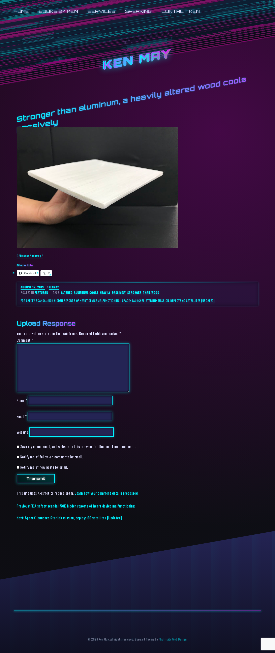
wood (155, 292)
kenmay (54, 287)
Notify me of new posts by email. (44, 467)
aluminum (81, 292)
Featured (41, 292)
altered (67, 292)
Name (22, 400)
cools (93, 292)
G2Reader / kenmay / (30, 256)
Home (21, 11)
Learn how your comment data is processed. (107, 493)
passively (119, 292)
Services (101, 11)
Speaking (138, 11)
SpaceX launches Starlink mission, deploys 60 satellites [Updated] (168, 300)
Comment (25, 340)
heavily (105, 292)
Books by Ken (58, 11)
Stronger (134, 292)
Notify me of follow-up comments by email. (51, 456)
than (146, 292)
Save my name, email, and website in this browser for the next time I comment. (78, 446)
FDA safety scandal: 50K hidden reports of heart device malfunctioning (70, 300)
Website (22, 432)
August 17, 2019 (33, 287)
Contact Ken (180, 11)
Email (22, 416)
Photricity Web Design (173, 639)
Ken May (137, 60)
